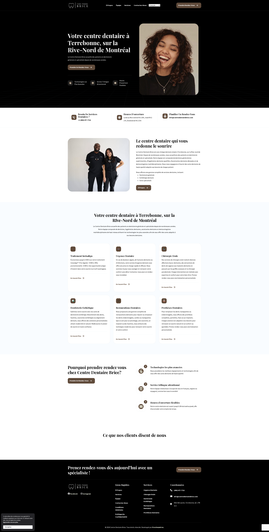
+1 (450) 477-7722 (84, 120)
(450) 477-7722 (179, 490)
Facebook (74, 494)
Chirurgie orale (150, 494)
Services (127, 5)
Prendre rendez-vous (186, 5)
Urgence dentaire (150, 490)
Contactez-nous (140, 5)
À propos (109, 5)
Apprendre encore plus (10, 522)
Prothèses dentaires (151, 513)
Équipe (118, 5)
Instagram (86, 494)
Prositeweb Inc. (158, 527)
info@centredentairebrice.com (181, 117)
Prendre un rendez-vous (79, 67)
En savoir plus (76, 278)
